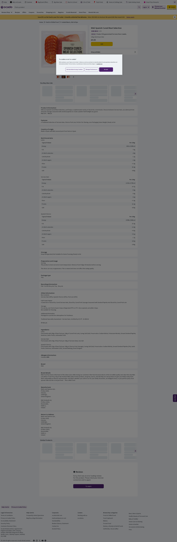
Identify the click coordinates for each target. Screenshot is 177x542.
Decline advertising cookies (75, 69)
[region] (89, 64)
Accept (106, 69)
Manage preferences (91, 69)
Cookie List (99, 64)
